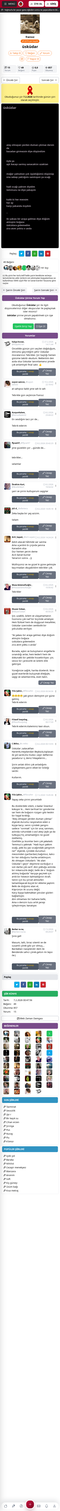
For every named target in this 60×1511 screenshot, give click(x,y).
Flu (7, 1137)
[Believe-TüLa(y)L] (30, 1053)
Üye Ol (41, 326)
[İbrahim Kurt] (41, 1072)
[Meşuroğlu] (19, 1085)
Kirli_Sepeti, (23, 537)
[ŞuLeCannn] (52, 1085)
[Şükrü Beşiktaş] (8, 1059)
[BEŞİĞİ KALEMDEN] (8, 1053)
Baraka (10, 1159)
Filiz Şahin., (22, 691)
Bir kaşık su (12, 1118)
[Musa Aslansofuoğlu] (41, 1059)
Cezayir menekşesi (16, 1167)
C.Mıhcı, (20, 743)
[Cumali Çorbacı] (30, 1072)
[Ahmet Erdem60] (52, 1066)
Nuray (9, 1133)
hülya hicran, (18, 343)
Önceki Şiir (12, 80)
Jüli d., (20, 508)
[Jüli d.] (30, 1066)
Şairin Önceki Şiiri (15, 290)
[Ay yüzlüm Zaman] (20, 268)
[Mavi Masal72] (15, 268)
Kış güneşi (11, 1182)
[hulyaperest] (30, 1059)
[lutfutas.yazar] (19, 1046)
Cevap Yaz (48, 372)
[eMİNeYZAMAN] (6, 268)
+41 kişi (44, 267)
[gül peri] (30, 1078)
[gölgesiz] (37, 268)
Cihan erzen (12, 1122)
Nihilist (10, 1163)
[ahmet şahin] (8, 1091)
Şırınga (10, 1126)
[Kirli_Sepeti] (19, 1066)
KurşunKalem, (19, 413)
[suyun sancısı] (30, 1091)
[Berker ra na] (33, 268)
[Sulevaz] (52, 1059)
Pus (8, 1129)
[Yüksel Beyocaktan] (8, 1085)
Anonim (10, 1175)
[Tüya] (8, 1072)
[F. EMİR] (52, 1072)
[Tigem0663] (29, 268)
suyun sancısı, (22, 383)
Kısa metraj (12, 1190)
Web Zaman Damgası (31, 1018)
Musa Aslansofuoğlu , (22, 586)
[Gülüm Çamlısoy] (41, 1066)
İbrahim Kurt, (18, 485)
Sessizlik (10, 1110)
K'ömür (10, 1141)
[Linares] (41, 1053)
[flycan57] (8, 1078)
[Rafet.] (30, 1046)
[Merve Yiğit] (8, 1046)
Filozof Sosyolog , (20, 720)
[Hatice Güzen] (19, 1072)
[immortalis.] (19, 1053)
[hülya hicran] (41, 1091)
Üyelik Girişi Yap (23, 326)
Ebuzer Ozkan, (18, 610)
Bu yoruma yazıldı (25, 372)
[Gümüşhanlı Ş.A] (19, 1059)
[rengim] (41, 1046)
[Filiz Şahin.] (41, 1040)
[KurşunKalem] (41, 1085)
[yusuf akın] (11, 268)
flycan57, (21, 443)
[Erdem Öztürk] (30, 1085)
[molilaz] (19, 1078)
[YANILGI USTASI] (8, 1066)
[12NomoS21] (19, 1091)
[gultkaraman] (52, 1078)
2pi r (8, 1114)
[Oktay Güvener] (52, 1040)
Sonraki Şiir (48, 80)
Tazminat (11, 1106)
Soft (8, 1179)
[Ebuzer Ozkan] (52, 1046)
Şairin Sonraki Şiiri (44, 290)
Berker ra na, (19, 930)
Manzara (11, 1171)
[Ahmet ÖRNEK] (41, 1078)
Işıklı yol (10, 1155)
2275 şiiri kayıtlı (31, 41)
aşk (8, 164)
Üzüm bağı (12, 1186)
